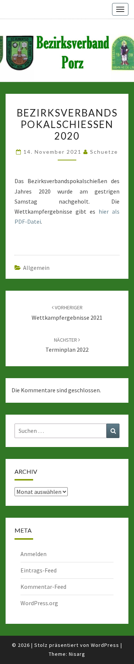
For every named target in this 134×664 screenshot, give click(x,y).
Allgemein (36, 267)
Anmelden (33, 554)
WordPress (105, 645)
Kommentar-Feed (43, 586)
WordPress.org (39, 603)
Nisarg (77, 654)
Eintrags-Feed (38, 570)
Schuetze (104, 152)
